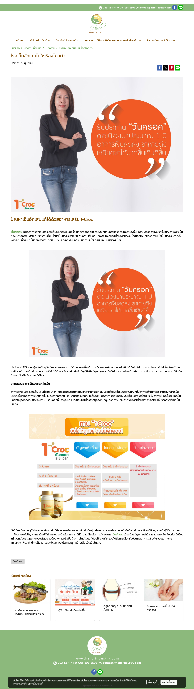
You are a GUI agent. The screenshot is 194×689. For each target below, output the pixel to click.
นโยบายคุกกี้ (37, 683)
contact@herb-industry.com (155, 7)
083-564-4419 (111, 7)
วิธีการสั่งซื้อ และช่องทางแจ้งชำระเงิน (118, 40)
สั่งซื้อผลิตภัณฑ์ (39, 40)
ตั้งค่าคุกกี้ (152, 682)
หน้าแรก (20, 40)
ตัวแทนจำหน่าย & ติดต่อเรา (161, 40)
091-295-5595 (127, 7)
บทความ (88, 40)
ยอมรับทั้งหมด (168, 682)
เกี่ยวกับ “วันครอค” (65, 40)
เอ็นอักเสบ (16, 232)
